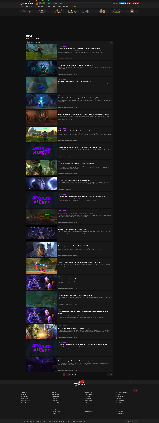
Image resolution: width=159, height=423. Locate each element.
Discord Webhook (39, 6)
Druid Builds (119, 402)
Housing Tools (29, 382)
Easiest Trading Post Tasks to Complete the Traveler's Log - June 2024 (79, 262)
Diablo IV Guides (120, 390)
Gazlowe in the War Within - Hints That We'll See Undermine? (76, 213)
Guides (59, 6)
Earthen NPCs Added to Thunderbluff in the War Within (75, 131)
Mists (50, 0)
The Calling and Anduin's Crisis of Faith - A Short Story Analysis (77, 246)
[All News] (22, 1)
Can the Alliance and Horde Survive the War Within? (74, 328)
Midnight (23, 409)
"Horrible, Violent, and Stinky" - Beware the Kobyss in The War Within (79, 49)
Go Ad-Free (73, 6)
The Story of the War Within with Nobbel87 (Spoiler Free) (75, 65)
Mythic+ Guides (24, 398)
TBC (45, 0)
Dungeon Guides (55, 396)
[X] (128, 421)
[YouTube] (135, 421)
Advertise (44, 421)
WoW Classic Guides (89, 390)
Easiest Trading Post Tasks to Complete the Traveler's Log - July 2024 (78, 98)
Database (48, 6)
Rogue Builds (119, 409)
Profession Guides (25, 400)
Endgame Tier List (120, 396)
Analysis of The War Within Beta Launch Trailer (72, 229)
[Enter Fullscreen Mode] (132, 7)
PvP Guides (87, 404)
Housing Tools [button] (29, 6)
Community (65, 6)
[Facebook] (133, 421)
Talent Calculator (25, 404)
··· (53, 0)
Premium (68, 421)
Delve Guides (24, 394)
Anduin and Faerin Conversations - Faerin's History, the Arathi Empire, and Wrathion (83, 114)
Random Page (61, 421)
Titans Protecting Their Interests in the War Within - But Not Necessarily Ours (81, 196)
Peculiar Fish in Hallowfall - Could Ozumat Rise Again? (74, 81)
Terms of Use (82, 421)
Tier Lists (23, 407)
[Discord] (126, 421)
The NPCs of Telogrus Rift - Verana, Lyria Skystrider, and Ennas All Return (80, 361)
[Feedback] (136, 7)
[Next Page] (111, 42)
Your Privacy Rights (52, 421)
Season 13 (118, 394)
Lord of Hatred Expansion (122, 392)
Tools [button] (53, 6)
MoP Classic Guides (56, 390)
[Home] (27, 3)
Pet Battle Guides (56, 404)
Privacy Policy (75, 421)
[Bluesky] (130, 421)
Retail (32, 0)
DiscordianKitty (73, 58)
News (22, 6)
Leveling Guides (25, 396)
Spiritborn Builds (120, 413)
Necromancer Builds (120, 404)
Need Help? (26, 421)
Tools (117, 382)
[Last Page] (111, 374)
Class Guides (24, 392)
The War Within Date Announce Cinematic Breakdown (74, 180)
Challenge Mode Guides (57, 409)
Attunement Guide (89, 392)
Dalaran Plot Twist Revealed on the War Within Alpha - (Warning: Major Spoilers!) (82, 344)
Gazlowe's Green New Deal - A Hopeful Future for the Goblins (76, 164)
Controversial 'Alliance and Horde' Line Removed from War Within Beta (79, 147)
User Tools (32, 421)
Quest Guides (55, 400)
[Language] (138, 7)
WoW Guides (24, 390)
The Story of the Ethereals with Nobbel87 (70, 279)
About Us (39, 421)
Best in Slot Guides (89, 394)
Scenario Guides (55, 407)
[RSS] (137, 421)
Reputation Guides (56, 402)
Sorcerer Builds (119, 411)
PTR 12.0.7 (44, 3)
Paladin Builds (119, 407)
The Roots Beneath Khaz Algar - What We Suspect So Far (75, 295)
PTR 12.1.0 (40, 3)
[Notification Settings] (134, 7)
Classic (38, 0)
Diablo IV (60, 0)
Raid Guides (24, 402)
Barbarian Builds (120, 400)
